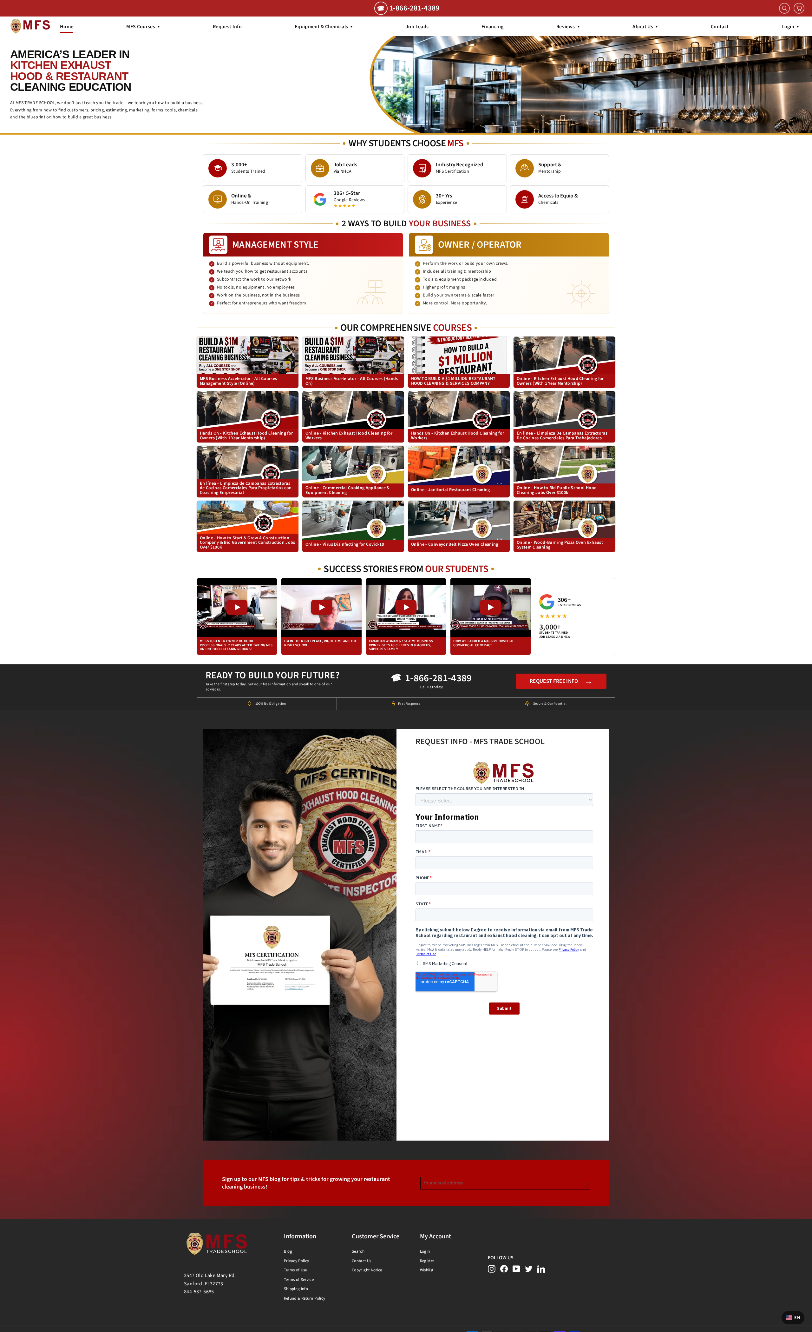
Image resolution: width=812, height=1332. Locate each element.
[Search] (784, 8)
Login (425, 1251)
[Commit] (586, 1185)
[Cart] (799, 8)
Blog (288, 1251)
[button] (237, 617)
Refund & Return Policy (304, 1298)
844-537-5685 (199, 1291)
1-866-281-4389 (438, 678)
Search (358, 1251)
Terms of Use (295, 1270)
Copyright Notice (367, 1270)
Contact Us (361, 1261)
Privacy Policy (296, 1261)
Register (427, 1261)
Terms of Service (299, 1279)
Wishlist (427, 1270)
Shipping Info (296, 1289)
